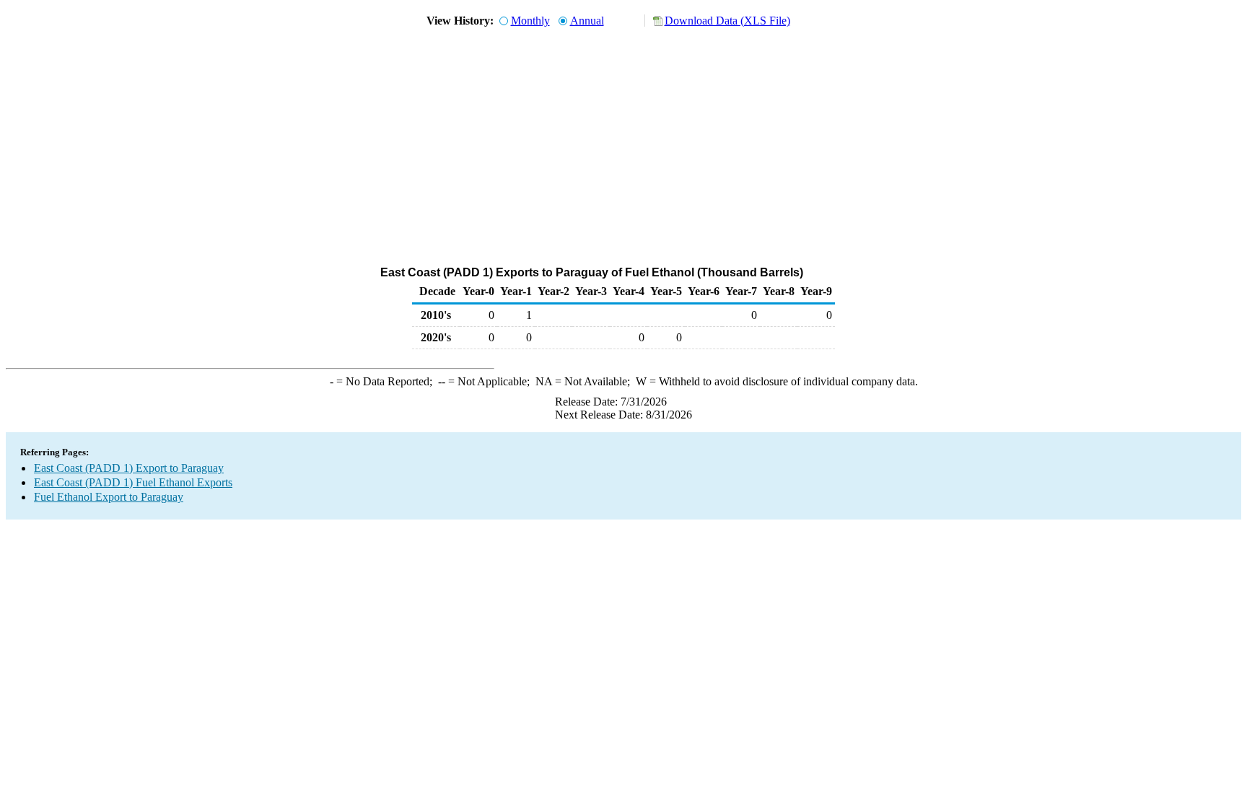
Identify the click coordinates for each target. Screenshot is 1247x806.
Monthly (530, 20)
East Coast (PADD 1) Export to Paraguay (129, 468)
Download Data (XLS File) (727, 20)
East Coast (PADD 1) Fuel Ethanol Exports (133, 482)
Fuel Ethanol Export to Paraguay (108, 497)
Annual (587, 20)
